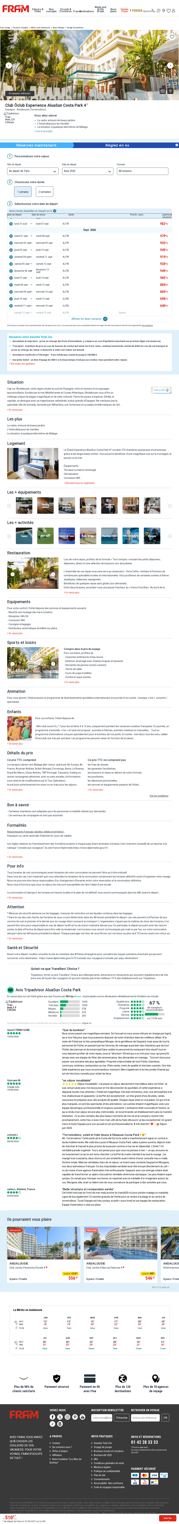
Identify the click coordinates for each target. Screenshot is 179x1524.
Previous (8, 66)
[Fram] (16, 8)
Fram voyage (5, 28)
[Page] (52, 1417)
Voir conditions (147, 325)
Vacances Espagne (20, 28)
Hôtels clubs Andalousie (40, 28)
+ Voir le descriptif (43, 131)
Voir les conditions (159, 796)
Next (170, 66)
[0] (168, 10)
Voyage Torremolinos (75, 28)
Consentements (102, 1479)
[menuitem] (37, 10)
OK (165, 1417)
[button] (33, 464)
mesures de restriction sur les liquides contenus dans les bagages (96, 913)
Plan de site (99, 1475)
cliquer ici (86, 1023)
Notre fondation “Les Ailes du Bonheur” (65, 1461)
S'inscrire (121, 1417)
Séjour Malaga (58, 28)
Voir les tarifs (168, 1519)
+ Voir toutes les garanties (22, 363)
